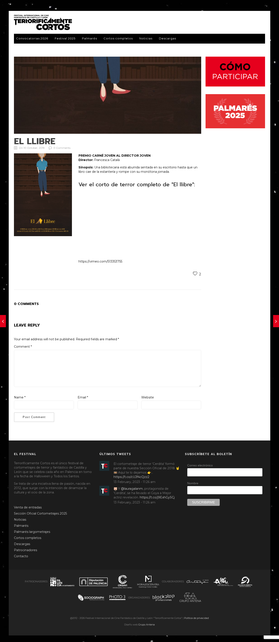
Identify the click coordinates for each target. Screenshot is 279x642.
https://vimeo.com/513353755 (100, 261)
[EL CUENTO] (3, 321)
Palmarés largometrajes (32, 532)
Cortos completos (118, 38)
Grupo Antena (146, 624)
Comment (23, 347)
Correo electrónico (200, 465)
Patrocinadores (25, 550)
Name (20, 397)
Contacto (21, 556)
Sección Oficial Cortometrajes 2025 (40, 513)
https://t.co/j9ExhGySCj (157, 497)
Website (147, 397)
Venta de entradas (28, 507)
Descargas (167, 38)
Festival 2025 (65, 38)
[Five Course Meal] (276, 321)
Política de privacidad (196, 618)
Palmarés (89, 38)
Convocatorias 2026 (32, 38)
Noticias (145, 38)
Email (83, 397)
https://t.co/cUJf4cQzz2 (131, 477)
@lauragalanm (132, 489)
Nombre (192, 483)
